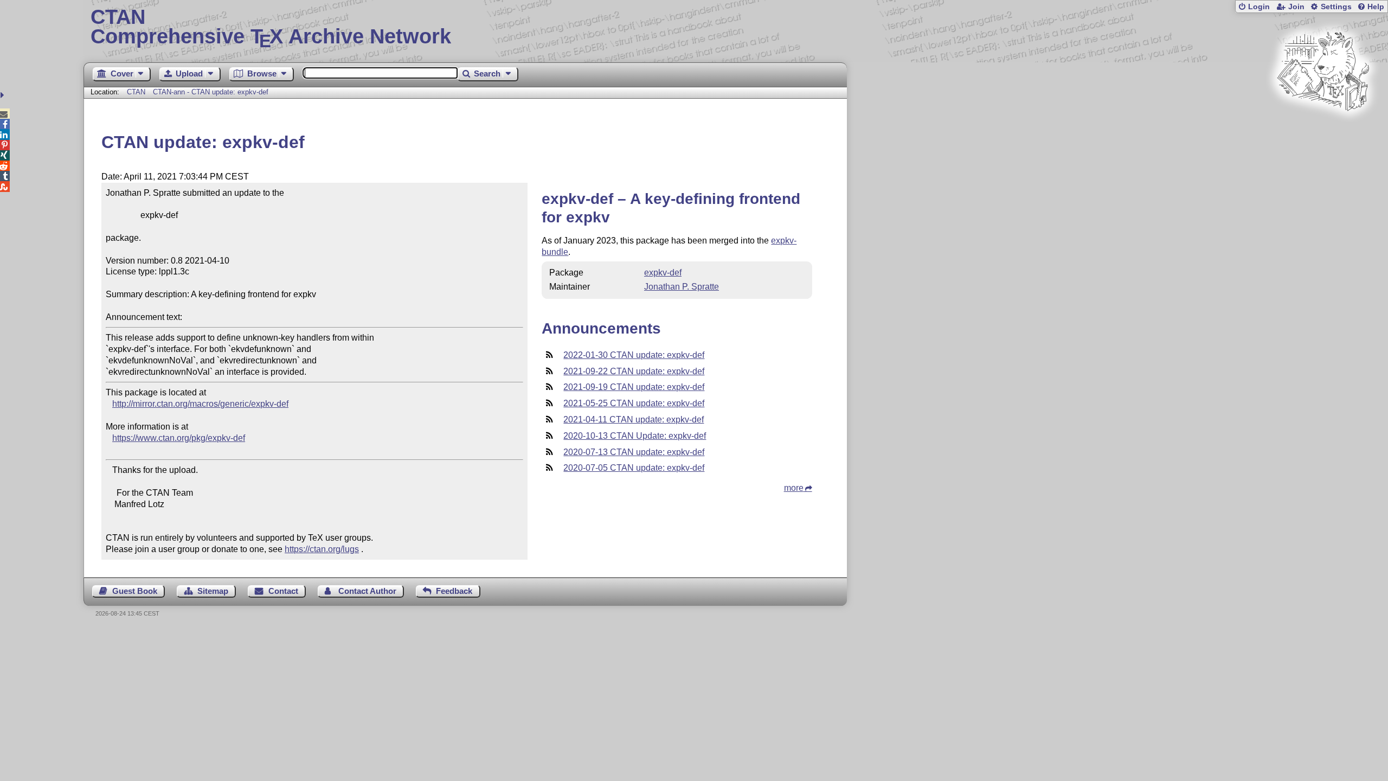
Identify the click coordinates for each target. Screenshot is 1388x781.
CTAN (136, 92)
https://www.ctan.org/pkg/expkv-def (178, 438)
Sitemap (212, 591)
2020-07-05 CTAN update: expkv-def (633, 467)
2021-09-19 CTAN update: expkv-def (633, 387)
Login (1259, 7)
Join (1296, 7)
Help (1375, 7)
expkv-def (663, 272)
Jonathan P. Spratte (681, 286)
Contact (283, 591)
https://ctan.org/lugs (322, 549)
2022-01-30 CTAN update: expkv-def (633, 355)
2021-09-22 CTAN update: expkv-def (633, 371)
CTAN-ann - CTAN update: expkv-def (210, 92)
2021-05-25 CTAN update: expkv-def (633, 403)
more (794, 487)
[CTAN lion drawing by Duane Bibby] (1323, 131)
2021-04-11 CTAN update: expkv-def (633, 419)
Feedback (454, 591)
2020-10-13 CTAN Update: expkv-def (634, 435)
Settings (1336, 7)
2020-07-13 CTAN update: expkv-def (633, 452)
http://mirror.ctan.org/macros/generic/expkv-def (200, 403)
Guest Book (134, 591)
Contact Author (367, 591)
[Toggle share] (4, 95)
